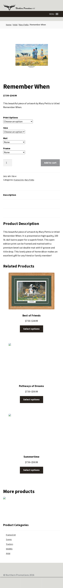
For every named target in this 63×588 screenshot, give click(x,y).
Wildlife (9, 549)
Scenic (9, 539)
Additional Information (16, 203)
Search (31, 583)
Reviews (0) (9, 212)
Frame (6, 148)
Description (9, 194)
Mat (5, 138)
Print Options (10, 117)
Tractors (9, 544)
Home (8, 24)
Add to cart (50, 162)
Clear (34, 152)
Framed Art (19, 180)
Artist (15, 24)
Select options (31, 328)
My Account (10, 583)
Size (5, 127)
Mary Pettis (23, 24)
